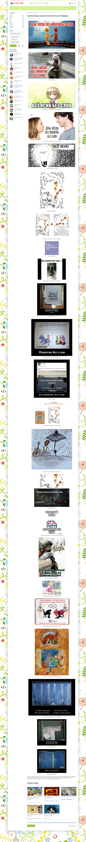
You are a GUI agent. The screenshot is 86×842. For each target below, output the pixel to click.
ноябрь (28, 817)
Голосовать (13, 45)
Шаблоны (56, 8)
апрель (11, 18)
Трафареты (44, 8)
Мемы (65, 8)
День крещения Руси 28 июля (67, 796)
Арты (32, 8)
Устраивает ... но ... (14, 39)
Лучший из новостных (15, 36)
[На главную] (17, 3)
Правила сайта (73, 835)
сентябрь (28, 800)
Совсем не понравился (15, 42)
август (11, 23)
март (11, 17)
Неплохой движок (14, 37)
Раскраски (27, 8)
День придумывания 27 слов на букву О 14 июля (51, 797)
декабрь (11, 27)
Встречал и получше (15, 41)
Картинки (37, 8)
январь (11, 15)
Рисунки (51, 8)
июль (45, 799)
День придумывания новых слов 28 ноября (34, 815)
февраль (34, 12)
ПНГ (61, 8)
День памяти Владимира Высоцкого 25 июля (49, 815)
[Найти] (47, 3)
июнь (11, 20)
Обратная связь (73, 834)
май (10, 19)
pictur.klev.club (29, 12)
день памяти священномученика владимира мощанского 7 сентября (34, 798)
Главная (21, 8)
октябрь (11, 25)
